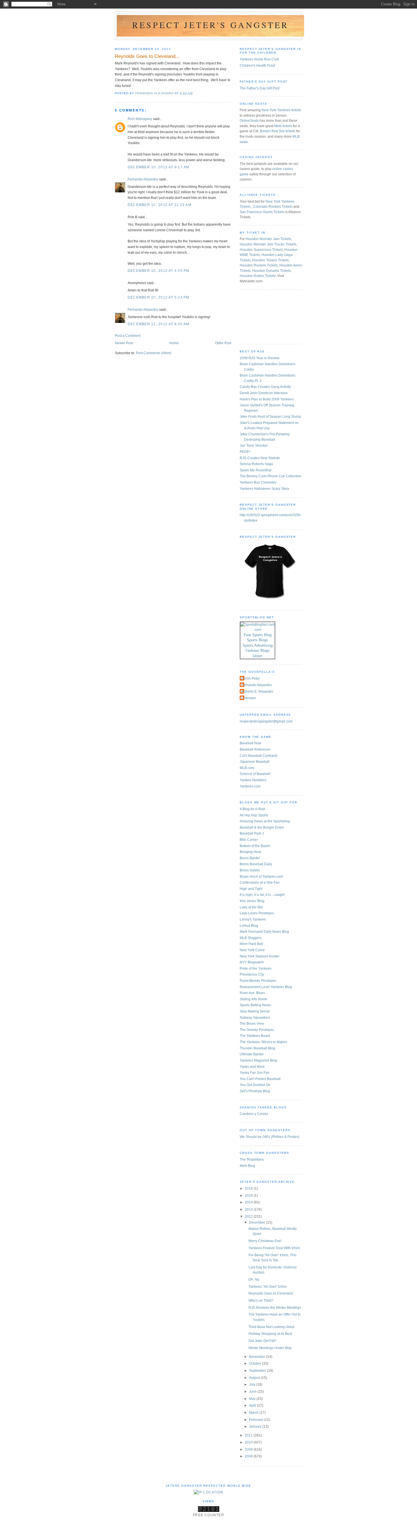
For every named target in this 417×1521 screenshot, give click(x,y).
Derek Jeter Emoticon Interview (264, 393)
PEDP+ (245, 452)
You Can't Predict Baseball (260, 1079)
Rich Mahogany (140, 119)
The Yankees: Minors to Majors (263, 1042)
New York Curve (252, 950)
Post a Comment (127, 336)
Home (174, 343)
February (256, 1420)
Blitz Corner (249, 840)
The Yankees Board (255, 1036)
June (253, 1392)
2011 (249, 1435)
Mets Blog (247, 1166)
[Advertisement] (265, 316)
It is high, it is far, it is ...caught (262, 895)
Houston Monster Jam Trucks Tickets (268, 244)
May (252, 1399)
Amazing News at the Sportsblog (265, 821)
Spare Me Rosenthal (255, 470)
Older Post (223, 343)
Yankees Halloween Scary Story (264, 489)
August (255, 1378)
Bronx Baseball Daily (256, 864)
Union (257, 656)
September (258, 1371)
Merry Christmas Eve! (264, 1241)
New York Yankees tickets (281, 110)
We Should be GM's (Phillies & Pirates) (269, 1137)
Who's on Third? (260, 1300)
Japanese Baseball (254, 762)
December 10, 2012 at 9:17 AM (158, 167)
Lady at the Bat (251, 907)
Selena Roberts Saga (256, 464)
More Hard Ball (251, 944)
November (257, 1357)
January (255, 1426)
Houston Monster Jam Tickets (268, 239)
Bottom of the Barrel (255, 846)
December (257, 1222)
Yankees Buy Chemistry (258, 482)
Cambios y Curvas (254, 1114)
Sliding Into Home (253, 999)
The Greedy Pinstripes (257, 1030)
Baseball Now (250, 743)
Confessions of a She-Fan (260, 883)
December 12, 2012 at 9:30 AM (158, 324)
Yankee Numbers (253, 780)
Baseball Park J (252, 833)
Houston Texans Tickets (270, 260)
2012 (249, 1217)
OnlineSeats (249, 121)
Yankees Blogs (257, 650)
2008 (249, 1456)
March (254, 1413)
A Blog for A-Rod (252, 809)
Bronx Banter (250, 858)
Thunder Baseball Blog (257, 1048)
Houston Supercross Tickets (261, 250)
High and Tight (251, 889)
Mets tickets (283, 126)
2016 (249, 1196)
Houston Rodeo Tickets (258, 276)
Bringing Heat (250, 852)
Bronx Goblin (250, 870)
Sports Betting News (255, 1005)
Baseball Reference (255, 749)
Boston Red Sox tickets (277, 131)
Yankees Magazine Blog (258, 1060)
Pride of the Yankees (255, 968)
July (252, 1384)
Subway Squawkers (255, 1018)
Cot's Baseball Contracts (258, 756)
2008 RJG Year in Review (259, 358)
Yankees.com (250, 786)
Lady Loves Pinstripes (257, 913)
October (255, 1363)
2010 (249, 1442)
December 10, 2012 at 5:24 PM (158, 297)
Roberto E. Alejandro (257, 692)
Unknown (248, 698)
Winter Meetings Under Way (270, 1348)
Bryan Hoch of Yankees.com (261, 877)
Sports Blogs (257, 640)
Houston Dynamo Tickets (271, 271)
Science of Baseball (255, 774)
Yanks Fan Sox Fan (254, 1073)
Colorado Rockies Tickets (272, 207)
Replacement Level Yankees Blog (266, 987)
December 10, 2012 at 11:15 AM (159, 205)
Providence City (252, 974)
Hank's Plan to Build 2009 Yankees (267, 399)
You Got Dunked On (255, 1085)
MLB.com (247, 768)
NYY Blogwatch (252, 962)
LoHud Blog (249, 926)
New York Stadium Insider (259, 956)
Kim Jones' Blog (252, 901)
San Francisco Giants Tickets (262, 212)
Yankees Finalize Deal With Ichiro (274, 1248)
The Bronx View (252, 1024)
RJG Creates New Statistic (260, 458)
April (253, 1405)
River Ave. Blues (252, 993)
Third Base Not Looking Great (271, 1327)
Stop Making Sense (255, 1011)
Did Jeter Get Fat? (262, 1341)
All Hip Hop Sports (254, 815)
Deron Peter (250, 678)
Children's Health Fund (257, 66)
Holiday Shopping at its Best (270, 1334)
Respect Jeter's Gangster (210, 24)
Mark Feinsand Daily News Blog (264, 932)
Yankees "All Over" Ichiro (267, 1287)
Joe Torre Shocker (254, 446)
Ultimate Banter (252, 1054)
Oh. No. (254, 1279)
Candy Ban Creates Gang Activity (265, 387)
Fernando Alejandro (143, 179)
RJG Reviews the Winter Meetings (274, 1308)
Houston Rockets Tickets (259, 265)
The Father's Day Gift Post (259, 88)
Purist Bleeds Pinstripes (258, 981)
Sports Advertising (258, 645)
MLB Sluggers (251, 938)
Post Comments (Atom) (153, 353)
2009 (249, 1449)
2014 (249, 1202)
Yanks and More (252, 1067)
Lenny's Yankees (253, 919)
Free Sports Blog (257, 635)
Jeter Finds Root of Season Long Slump (270, 417)
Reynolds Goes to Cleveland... (271, 1293)
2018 (249, 1188)
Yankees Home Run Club (259, 59)
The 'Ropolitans (252, 1159)
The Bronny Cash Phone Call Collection (270, 476)
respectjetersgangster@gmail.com (266, 721)
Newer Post (124, 343)
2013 (249, 1209)
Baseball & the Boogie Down (262, 827)
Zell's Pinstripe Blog (255, 1091)
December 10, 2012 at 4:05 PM (158, 271)
